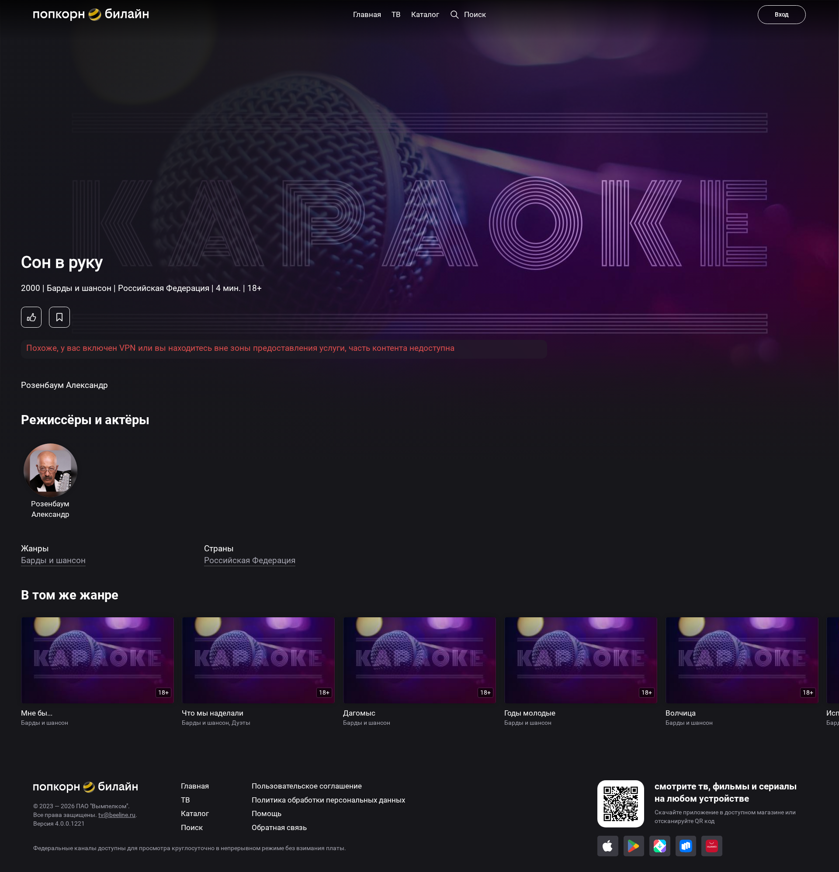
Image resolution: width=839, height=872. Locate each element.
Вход (782, 14)
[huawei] (711, 846)
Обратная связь (279, 828)
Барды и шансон (53, 560)
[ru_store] (686, 846)
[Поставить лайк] (31, 317)
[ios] (607, 846)
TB (185, 800)
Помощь (266, 814)
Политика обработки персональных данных (328, 800)
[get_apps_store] (659, 846)
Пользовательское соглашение (307, 786)
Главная (195, 786)
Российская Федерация (249, 560)
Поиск (192, 828)
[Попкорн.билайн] (90, 14)
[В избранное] (59, 317)
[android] (634, 846)
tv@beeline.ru (116, 814)
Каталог (195, 814)
